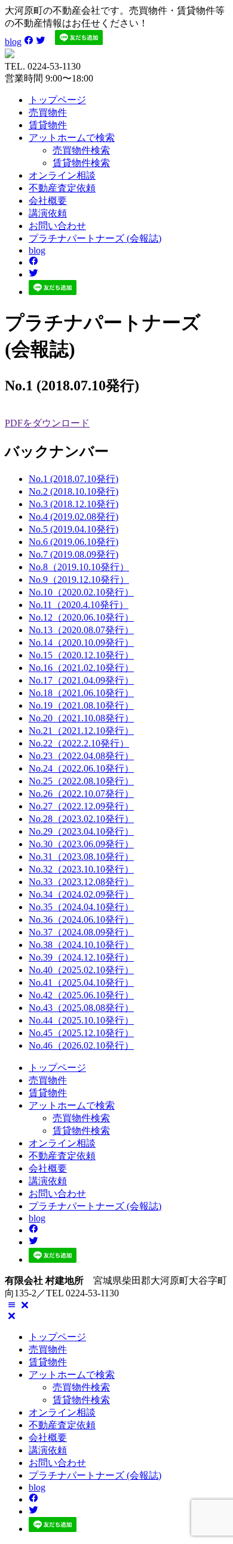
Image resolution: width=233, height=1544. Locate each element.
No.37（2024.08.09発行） (81, 932)
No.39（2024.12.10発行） (81, 957)
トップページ (57, 100)
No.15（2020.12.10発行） (81, 655)
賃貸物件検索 (81, 163)
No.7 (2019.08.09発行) (73, 554)
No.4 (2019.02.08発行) (73, 516)
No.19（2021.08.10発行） (81, 705)
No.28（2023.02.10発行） (81, 819)
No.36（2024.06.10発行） (81, 919)
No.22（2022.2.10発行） (79, 743)
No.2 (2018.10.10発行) (73, 491)
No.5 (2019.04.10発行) (73, 529)
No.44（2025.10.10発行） (81, 1020)
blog (13, 42)
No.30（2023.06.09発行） (81, 844)
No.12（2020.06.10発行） (81, 617)
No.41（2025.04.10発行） (81, 982)
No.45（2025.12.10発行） (81, 1033)
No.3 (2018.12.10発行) (73, 504)
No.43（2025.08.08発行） (81, 1008)
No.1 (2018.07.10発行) (73, 479)
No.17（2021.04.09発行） (81, 680)
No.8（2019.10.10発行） (79, 567)
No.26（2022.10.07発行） (81, 793)
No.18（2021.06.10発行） (81, 693)
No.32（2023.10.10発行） (81, 869)
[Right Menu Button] (18, 1305)
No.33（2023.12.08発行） (81, 882)
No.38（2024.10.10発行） (81, 945)
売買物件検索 (81, 150)
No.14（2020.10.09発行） (81, 642)
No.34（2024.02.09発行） (81, 894)
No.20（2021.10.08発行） (81, 718)
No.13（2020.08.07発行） (81, 630)
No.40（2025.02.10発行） (81, 970)
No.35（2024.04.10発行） (81, 907)
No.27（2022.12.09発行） (81, 806)
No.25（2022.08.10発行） (81, 781)
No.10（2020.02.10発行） (81, 592)
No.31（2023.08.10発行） (81, 856)
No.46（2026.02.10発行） (81, 1045)
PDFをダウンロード (47, 423)
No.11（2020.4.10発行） (78, 605)
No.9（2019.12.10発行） (79, 579)
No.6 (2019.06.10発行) (73, 542)
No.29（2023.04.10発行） (81, 831)
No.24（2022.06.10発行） (81, 768)
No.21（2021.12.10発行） (81, 731)
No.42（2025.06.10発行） (81, 995)
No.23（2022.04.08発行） (81, 756)
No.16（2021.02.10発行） (81, 668)
